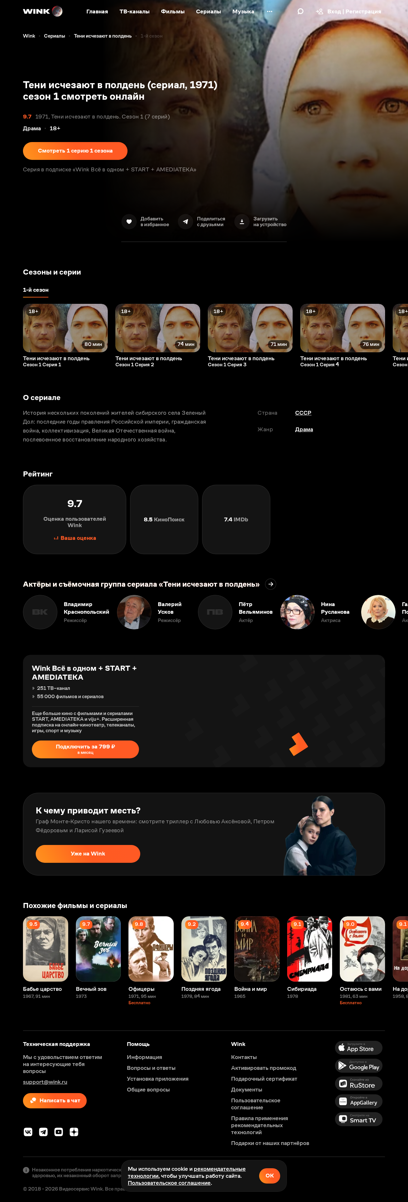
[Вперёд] (396, 328)
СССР (303, 413)
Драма (304, 429)
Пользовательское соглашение (169, 1183)
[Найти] (300, 11)
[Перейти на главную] (43, 11)
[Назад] (11, 328)
